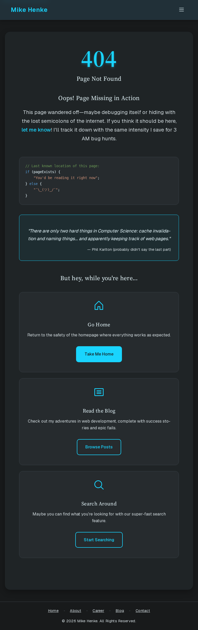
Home (53, 610)
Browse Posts (99, 447)
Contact (143, 610)
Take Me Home (99, 354)
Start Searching (99, 540)
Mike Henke (29, 10)
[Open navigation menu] (181, 9)
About (75, 610)
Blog (120, 610)
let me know (36, 129)
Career (98, 610)
